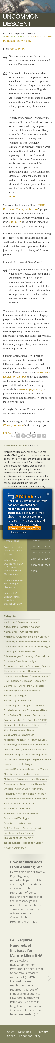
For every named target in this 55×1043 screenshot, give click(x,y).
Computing (27, 656)
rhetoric (28, 803)
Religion (18, 803)
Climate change (12, 656)
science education (13, 813)
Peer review (37, 789)
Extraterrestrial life (36, 710)
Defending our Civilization (16, 676)
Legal (6, 764)
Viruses (8, 847)
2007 (40, 565)
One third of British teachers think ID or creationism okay (13, 598)
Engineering (24, 685)
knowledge (24, 759)
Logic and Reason (13, 769)
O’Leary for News (13, 425)
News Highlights (37, 784)
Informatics (26, 744)
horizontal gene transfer (15, 739)
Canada (30, 646)
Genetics (26, 725)
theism (27, 838)
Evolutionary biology (14, 695)
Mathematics (30, 769)
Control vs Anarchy (25, 661)
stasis (30, 833)
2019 (40, 540)
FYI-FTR (42, 720)
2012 (47, 552)
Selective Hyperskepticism (17, 823)
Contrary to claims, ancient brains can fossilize (14, 550)
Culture (33, 36)
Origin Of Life (21, 789)
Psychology (40, 798)
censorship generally (30, 389)
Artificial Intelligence (30, 631)
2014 (34, 552)
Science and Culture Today (24, 528)
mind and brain (30, 774)
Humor (7, 744)
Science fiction (31, 813)
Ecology (15, 681)
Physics (21, 793)
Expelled (8, 710)
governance (28, 735)
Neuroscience (11, 784)
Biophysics (23, 641)
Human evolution (38, 739)
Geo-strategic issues (14, 730)
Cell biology (42, 646)
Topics (9, 1032)
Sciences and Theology (15, 818)
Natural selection (25, 779)
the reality (15, 221)
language (36, 759)
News (8, 36)
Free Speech (29, 720)
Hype (16, 744)
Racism (8, 803)
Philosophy (9, 793)
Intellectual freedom (34, 749)
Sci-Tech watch (11, 808)
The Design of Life (13, 838)
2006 (47, 565)
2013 (40, 552)
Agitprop (24, 627)
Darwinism (41, 36)
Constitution (41, 656)
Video (38, 842)
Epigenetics (38, 685)
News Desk (25, 1032)
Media (43, 769)
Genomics (39, 725)
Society (27, 828)
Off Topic (8, 789)
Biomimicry (9, 641)
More (12, 196)
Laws (46, 759)
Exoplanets (36, 705)
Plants (31, 793)
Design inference (40, 676)
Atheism (21, 636)
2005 (34, 571)
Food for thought (12, 720)
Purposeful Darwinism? (17, 40)
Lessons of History (21, 764)
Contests (8, 661)
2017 (34, 546)
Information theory (13, 749)
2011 (34, 558)
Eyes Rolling (10, 715)
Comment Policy (29, 1036)
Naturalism (41, 779)
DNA (6, 681)
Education (39, 681)
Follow (7, 432)
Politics (40, 793)
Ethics (23, 690)
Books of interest (39, 641)
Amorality (35, 627)
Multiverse (9, 779)
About (11, 1036)
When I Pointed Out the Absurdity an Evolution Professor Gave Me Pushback (13, 567)
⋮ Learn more (17, 532)
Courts (45, 666)
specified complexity (14, 833)
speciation (38, 828)
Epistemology (11, 690)
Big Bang (32, 636)
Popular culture (11, 798)
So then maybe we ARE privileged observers (14, 584)
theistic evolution (12, 842)
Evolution (33, 690)
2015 (47, 546)
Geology (31, 730)
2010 (40, 558)
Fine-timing (37, 715)
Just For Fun (10, 759)
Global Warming (12, 735)
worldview (19, 847)
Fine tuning (24, 715)
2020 (34, 540)
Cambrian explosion (14, 646)
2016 (40, 546)
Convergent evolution (14, 666)
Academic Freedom (27, 622)
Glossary (42, 1032)
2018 (47, 540)
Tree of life (28, 842)
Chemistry (9, 651)
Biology (43, 636)
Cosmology (33, 666)
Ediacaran (27, 681)
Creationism (10, 671)
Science (26, 808)
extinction (19, 710)
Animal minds (11, 631)
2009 (47, 558)
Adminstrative (11, 627)
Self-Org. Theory (12, 828)
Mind (17, 774)
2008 (34, 565)
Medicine (8, 774)
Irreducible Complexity (34, 754)
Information (40, 744)
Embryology (10, 685)
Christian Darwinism (27, 651)
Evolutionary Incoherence (16, 700)
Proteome (26, 798)
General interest (12, 725)
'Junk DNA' (9, 622)
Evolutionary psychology (16, 705)
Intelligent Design (12, 754)
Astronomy (9, 636)
